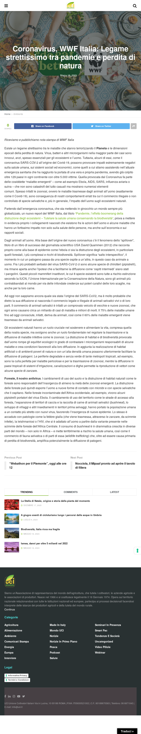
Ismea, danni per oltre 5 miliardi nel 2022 (44, 543)
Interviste (10, 658)
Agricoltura (11, 625)
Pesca (53, 647)
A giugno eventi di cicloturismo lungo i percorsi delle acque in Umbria (61, 515)
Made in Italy (58, 625)
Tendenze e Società (107, 636)
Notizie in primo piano (63, 641)
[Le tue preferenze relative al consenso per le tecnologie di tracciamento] (137, 550)
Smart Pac (101, 630)
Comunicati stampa (16, 641)
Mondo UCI (57, 630)
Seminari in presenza (108, 625)
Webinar (100, 652)
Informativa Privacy (17, 675)
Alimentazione (13, 630)
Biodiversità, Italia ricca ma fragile (40, 529)
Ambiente (18, 113)
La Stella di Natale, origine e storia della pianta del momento (55, 501)
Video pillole (103, 647)
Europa (8, 652)
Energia (9, 647)
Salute (54, 658)
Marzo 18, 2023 (68, 75)
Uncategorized (104, 641)
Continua (9, 609)
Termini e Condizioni (18, 680)
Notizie (54, 636)
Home (7, 113)
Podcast (55, 652)
